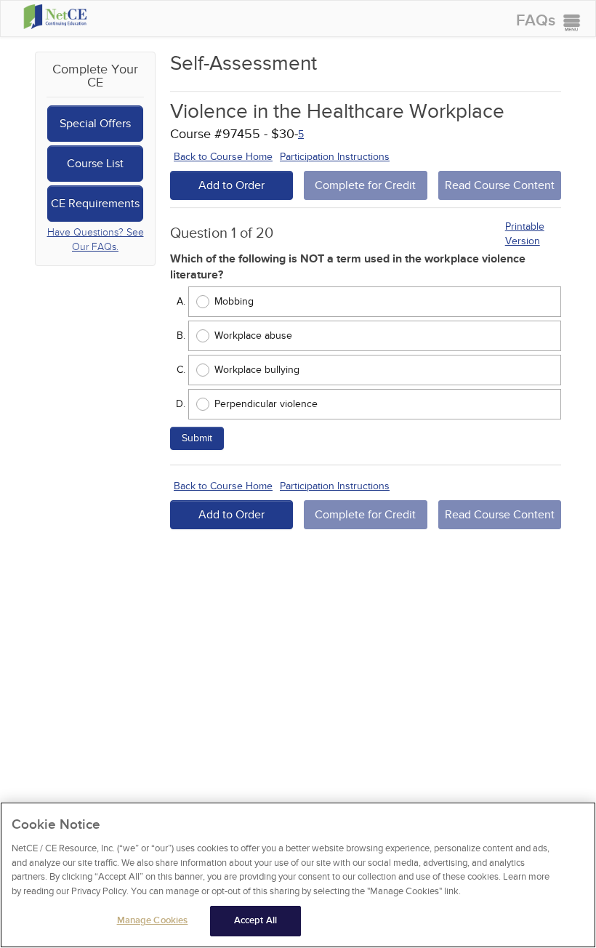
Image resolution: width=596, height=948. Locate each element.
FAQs (535, 21)
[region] (298, 875)
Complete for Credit (365, 185)
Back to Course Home (223, 156)
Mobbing (234, 301)
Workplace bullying (256, 369)
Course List (95, 163)
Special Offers (95, 123)
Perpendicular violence (266, 404)
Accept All (255, 920)
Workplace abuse (253, 335)
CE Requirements (95, 203)
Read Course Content (500, 185)
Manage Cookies (152, 920)
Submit (197, 438)
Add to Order (231, 185)
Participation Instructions (335, 156)
